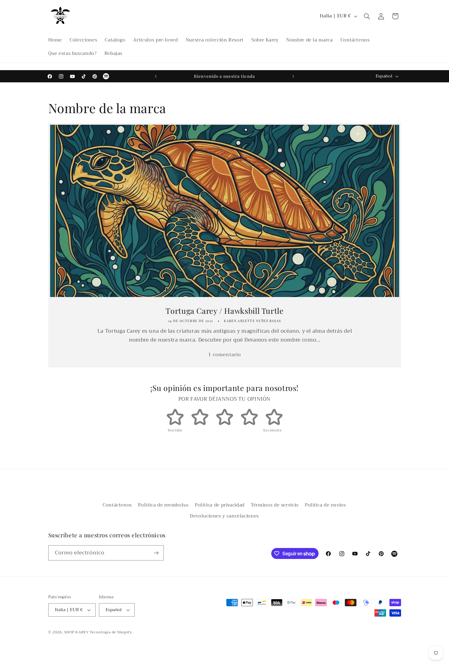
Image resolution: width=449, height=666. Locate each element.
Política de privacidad (220, 505)
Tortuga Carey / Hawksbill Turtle (224, 310)
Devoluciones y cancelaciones (224, 516)
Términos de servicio (275, 505)
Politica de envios (325, 505)
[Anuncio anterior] (155, 76)
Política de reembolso (163, 505)
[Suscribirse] (156, 552)
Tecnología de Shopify (111, 632)
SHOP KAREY (77, 632)
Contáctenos (117, 505)
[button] (367, 16)
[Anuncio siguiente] (293, 76)
